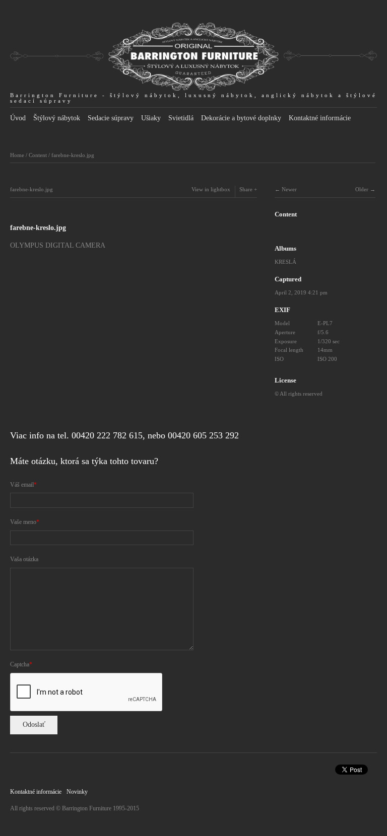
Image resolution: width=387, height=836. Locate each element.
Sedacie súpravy (111, 118)
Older (361, 189)
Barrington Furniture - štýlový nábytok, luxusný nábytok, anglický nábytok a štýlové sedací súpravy (193, 98)
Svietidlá (181, 118)
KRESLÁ (285, 262)
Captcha (19, 664)
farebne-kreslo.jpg (72, 155)
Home (17, 155)
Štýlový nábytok (56, 118)
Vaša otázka (24, 559)
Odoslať (34, 724)
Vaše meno (23, 521)
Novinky (77, 791)
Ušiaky (151, 118)
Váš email (22, 484)
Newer (289, 189)
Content (38, 155)
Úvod (18, 118)
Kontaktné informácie (320, 118)
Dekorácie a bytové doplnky (241, 118)
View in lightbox (210, 189)
